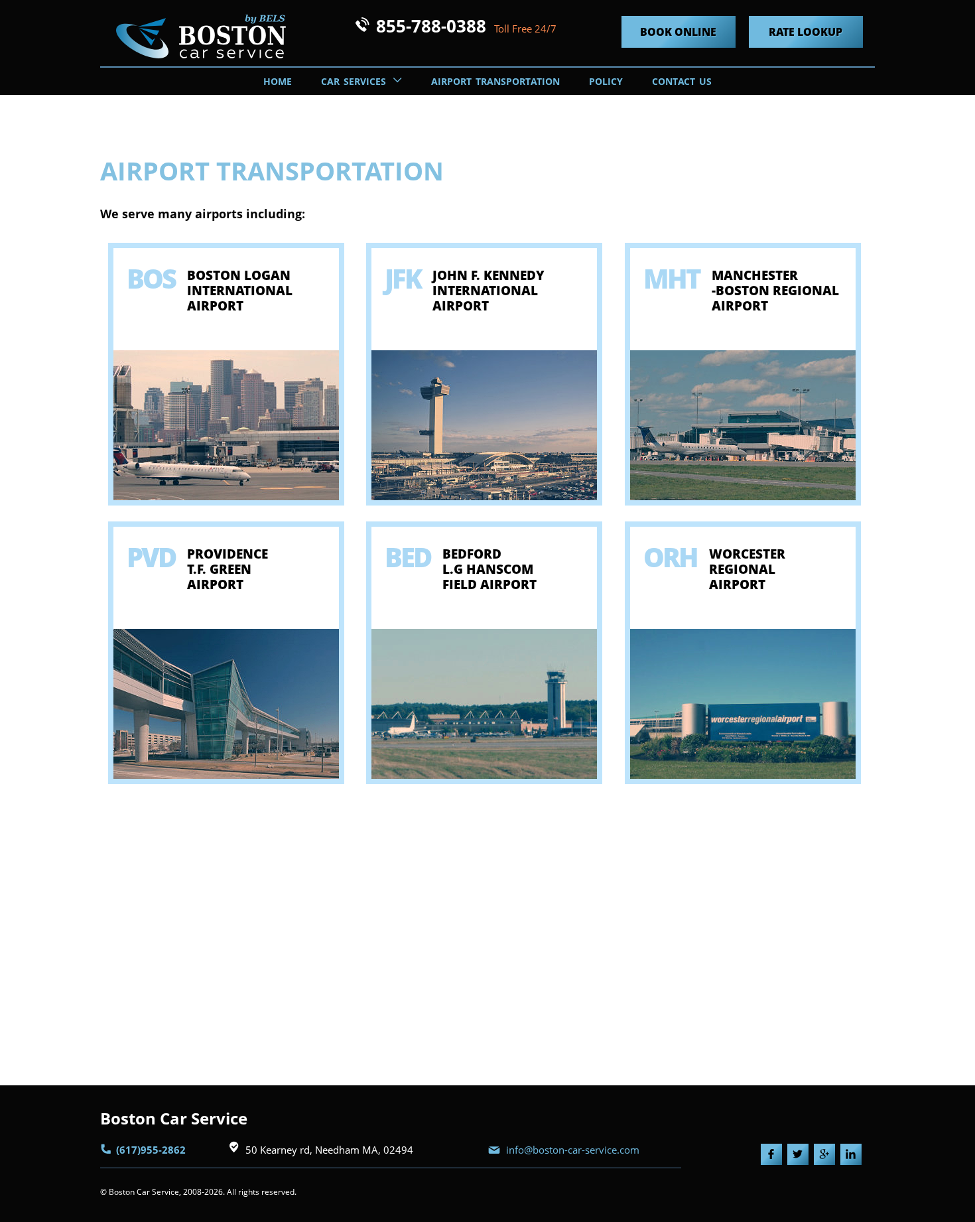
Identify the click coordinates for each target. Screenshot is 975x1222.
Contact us (682, 81)
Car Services (355, 81)
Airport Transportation (495, 81)
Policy (606, 81)
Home (277, 81)
